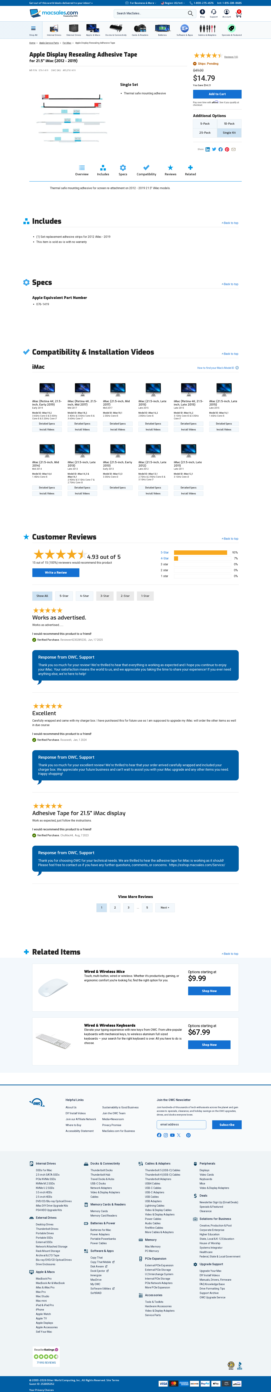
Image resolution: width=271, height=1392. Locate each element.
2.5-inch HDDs (44, 1196)
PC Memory (152, 1251)
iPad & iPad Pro (45, 1305)
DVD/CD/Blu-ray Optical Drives (54, 1201)
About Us (71, 1107)
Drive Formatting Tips (212, 1288)
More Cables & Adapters (159, 1232)
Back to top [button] (231, 538)
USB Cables (152, 1196)
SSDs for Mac (44, 1170)
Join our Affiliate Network (81, 1119)
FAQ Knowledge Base (212, 1284)
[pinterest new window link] (188, 1135)
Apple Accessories (47, 1327)
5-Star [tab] (64, 596)
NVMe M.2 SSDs (45, 1183)
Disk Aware (97, 1266)
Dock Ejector (98, 1270)
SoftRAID (96, 1293)
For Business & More (142, 3)
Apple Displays (44, 1322)
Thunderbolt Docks (102, 1170)
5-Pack (205, 124)
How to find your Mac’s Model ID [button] (216, 367)
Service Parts (153, 1315)
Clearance (206, 1211)
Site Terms (112, 1380)
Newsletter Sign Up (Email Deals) (219, 1202)
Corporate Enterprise (212, 1230)
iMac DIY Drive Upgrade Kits (52, 1205)
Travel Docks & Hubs (102, 1179)
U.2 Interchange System (159, 1274)
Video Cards (207, 1174)
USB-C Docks (98, 1183)
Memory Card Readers (104, 1215)
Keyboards (206, 1179)
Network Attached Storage (51, 1246)
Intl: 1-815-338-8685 (229, 3)
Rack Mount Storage (48, 1251)
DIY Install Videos (76, 1113)
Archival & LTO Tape (47, 1255)
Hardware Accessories (158, 1306)
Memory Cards (99, 1211)
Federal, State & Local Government (220, 1256)
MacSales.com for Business (118, 1131)
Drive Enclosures (45, 1264)
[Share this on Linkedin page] (209, 149)
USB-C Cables (153, 1187)
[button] (209, 991)
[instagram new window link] (166, 1135)
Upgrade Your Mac (210, 1270)
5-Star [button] (165, 552)
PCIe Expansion (155, 1258)
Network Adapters (101, 1187)
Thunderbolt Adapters (158, 1179)
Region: (174, 3)
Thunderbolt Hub (100, 1174)
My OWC (95, 1284)
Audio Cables (153, 1223)
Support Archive (209, 1293)
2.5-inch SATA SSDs (48, 1174)
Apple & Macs (45, 1272)
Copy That (97, 1257)
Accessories (153, 1295)
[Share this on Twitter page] (215, 149)
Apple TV (41, 1318)
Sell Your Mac (44, 1331)
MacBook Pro (44, 1278)
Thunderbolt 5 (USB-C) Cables (162, 1170)
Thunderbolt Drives (47, 1228)
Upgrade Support (211, 1264)
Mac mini (41, 1300)
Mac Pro (41, 1291)
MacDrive (96, 1279)
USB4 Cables (152, 1183)
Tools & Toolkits (154, 1301)
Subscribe (227, 1125)
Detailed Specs (47, 423)
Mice (202, 1183)
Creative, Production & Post (216, 1225)
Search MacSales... (129, 13)
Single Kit (229, 133)
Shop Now (209, 991)
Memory (151, 1240)
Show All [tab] (42, 596)
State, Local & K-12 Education (217, 1238)
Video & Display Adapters (105, 1192)
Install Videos (47, 429)
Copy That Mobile (101, 1262)
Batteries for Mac (101, 1230)
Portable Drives (45, 1233)
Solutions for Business (215, 1219)
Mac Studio (42, 1296)
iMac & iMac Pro (45, 1287)
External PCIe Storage (158, 1269)
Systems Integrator (211, 1247)
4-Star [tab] (84, 596)
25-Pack (205, 133)
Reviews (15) (231, 56)
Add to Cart (217, 94)
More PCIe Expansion (157, 1287)
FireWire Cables (154, 1227)
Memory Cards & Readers (108, 1204)
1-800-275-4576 (203, 3)
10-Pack (229, 124)
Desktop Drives (44, 1224)
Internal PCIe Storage (157, 1278)
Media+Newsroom (113, 1119)
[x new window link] (179, 1135)
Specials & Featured (211, 1206)
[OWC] (53, 14)
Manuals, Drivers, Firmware (215, 1279)
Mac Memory (153, 1246)
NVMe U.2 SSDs (45, 1187)
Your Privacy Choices (41, 1390)
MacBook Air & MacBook (50, 1283)
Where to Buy (73, 1125)
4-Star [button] (165, 558)
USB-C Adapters (154, 1192)
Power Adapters (100, 1234)
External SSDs (44, 1242)
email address (169, 1124)
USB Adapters (153, 1201)
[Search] (190, 14)
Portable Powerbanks (103, 1238)
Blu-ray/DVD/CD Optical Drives (54, 1259)
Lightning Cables (154, 1205)
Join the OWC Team (114, 1113)
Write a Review (56, 573)
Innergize (96, 1275)
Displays (204, 1170)
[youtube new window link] (172, 1135)
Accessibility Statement (80, 1131)
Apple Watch (43, 1314)
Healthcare (206, 1252)
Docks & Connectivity (105, 1163)
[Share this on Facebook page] (221, 149)
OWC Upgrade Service (212, 1297)
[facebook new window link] (159, 1135)
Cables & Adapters (158, 1163)
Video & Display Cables (158, 1210)
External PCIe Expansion (159, 1265)
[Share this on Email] (234, 149)
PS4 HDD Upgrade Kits (49, 1210)
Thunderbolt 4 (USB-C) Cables (162, 1174)
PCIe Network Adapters (159, 1283)
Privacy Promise (111, 1125)
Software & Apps (102, 1251)
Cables (95, 1196)
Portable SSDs (44, 1237)
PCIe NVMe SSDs (46, 1179)
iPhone (40, 1309)
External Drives (46, 1217)
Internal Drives (46, 1163)
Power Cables (99, 1243)
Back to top (231, 223)
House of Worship (210, 1243)
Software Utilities (101, 1288)
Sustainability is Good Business (120, 1107)
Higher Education (210, 1234)
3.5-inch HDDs (44, 1192)
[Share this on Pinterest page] (228, 149)
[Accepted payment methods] (199, 1384)
